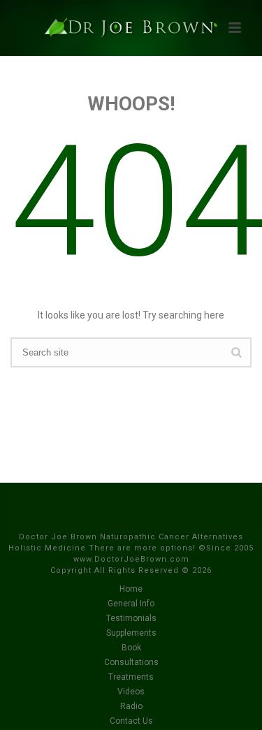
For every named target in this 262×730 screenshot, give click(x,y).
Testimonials (131, 618)
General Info (131, 603)
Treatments (131, 677)
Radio (131, 706)
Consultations (131, 662)
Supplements (131, 633)
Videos (131, 691)
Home (131, 589)
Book (131, 647)
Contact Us (131, 721)
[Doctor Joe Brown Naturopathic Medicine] (131, 31)
